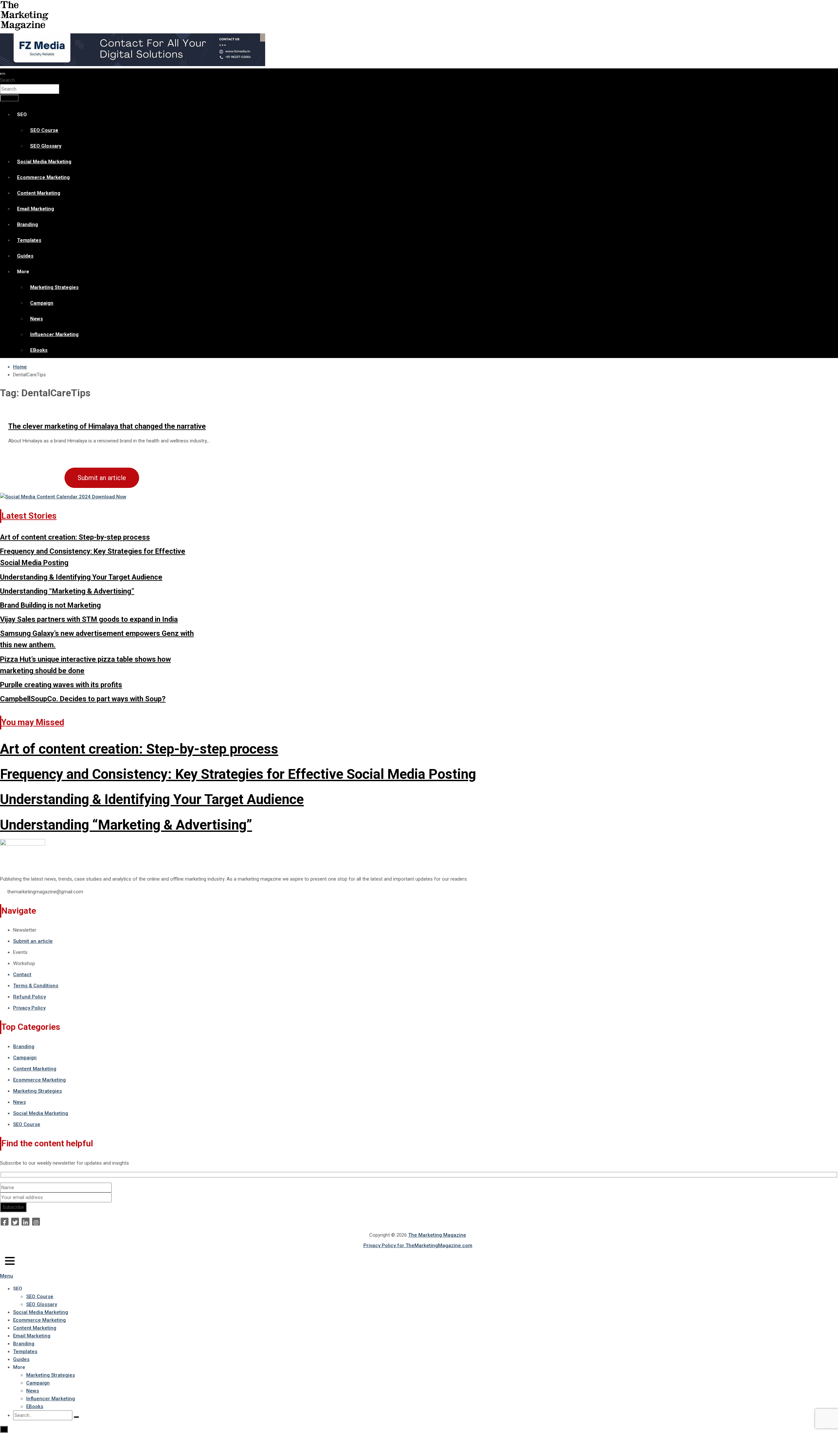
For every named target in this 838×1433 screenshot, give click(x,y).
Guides (25, 256)
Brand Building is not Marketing (50, 605)
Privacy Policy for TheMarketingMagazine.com (417, 1245)
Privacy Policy (29, 1008)
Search (7, 80)
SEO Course (44, 130)
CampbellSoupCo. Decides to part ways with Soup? (83, 699)
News (36, 319)
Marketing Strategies (54, 287)
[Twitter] (15, 1222)
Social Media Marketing (44, 162)
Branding (27, 224)
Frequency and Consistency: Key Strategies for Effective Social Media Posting (238, 774)
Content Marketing (38, 193)
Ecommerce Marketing (43, 177)
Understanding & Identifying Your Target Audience (81, 577)
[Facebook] (5, 1222)
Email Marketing (35, 209)
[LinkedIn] (25, 1222)
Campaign (41, 303)
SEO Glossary (46, 146)
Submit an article (102, 478)
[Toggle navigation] (2, 74)
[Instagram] (36, 1222)
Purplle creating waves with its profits (61, 685)
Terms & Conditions (35, 986)
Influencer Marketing (54, 334)
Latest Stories (29, 516)
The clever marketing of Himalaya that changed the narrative (107, 426)
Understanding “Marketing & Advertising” (67, 591)
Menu (6, 1276)
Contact (22, 974)
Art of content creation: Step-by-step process (75, 537)
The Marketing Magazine (437, 1235)
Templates (29, 240)
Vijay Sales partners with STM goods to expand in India (89, 619)
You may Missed (32, 722)
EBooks (38, 350)
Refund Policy (29, 997)
